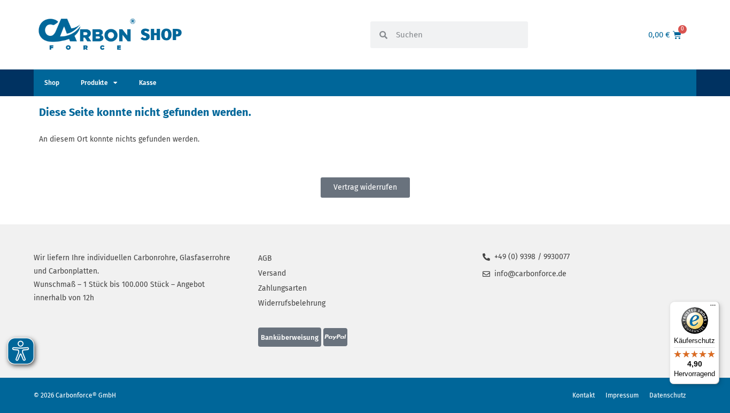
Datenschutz (667, 395)
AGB (265, 258)
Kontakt (583, 395)
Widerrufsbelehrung (291, 303)
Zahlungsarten (282, 288)
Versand (272, 273)
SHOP (161, 34)
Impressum (622, 395)
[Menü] (712, 307)
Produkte (94, 83)
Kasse (148, 83)
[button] (289, 337)
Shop (51, 83)
